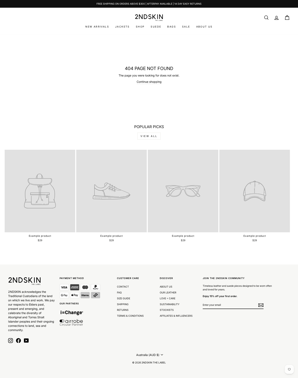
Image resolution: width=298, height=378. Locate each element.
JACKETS (122, 26)
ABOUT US (204, 26)
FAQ (119, 292)
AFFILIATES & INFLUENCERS (176, 315)
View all (149, 136)
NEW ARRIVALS (97, 26)
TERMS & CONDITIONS (130, 315)
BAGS (171, 26)
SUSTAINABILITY (169, 304)
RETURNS (123, 309)
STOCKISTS (167, 309)
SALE (186, 26)
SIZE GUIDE (123, 298)
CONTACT (123, 286)
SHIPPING (123, 304)
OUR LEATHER (168, 292)
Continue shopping (149, 81)
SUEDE (156, 26)
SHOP (140, 26)
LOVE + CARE (167, 298)
